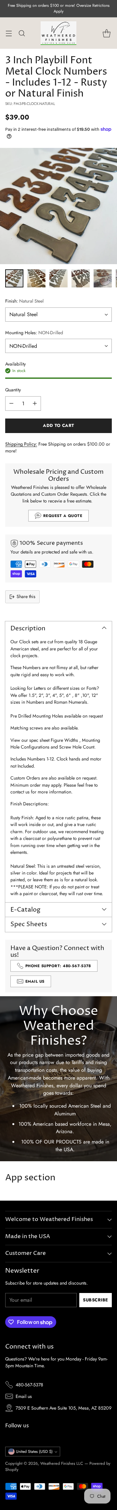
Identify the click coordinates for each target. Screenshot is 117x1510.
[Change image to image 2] (36, 278)
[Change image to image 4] (81, 278)
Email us (24, 1396)
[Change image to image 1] (14, 278)
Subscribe (95, 1300)
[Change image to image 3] (58, 278)
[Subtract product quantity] (11, 403)
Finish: (24, 301)
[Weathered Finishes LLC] (58, 33)
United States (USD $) (34, 1451)
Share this (26, 596)
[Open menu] (8, 33)
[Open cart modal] (106, 33)
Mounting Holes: (34, 332)
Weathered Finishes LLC (61, 1463)
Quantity (13, 390)
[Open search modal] (21, 33)
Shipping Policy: (21, 444)
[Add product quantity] (35, 403)
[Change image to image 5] (103, 278)
